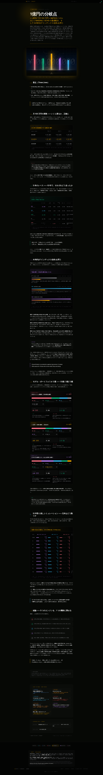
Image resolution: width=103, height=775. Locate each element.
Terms (72, 768)
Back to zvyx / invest (36, 735)
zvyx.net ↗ (74, 1)
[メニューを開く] (100, 2)
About (62, 768)
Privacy (67, 768)
